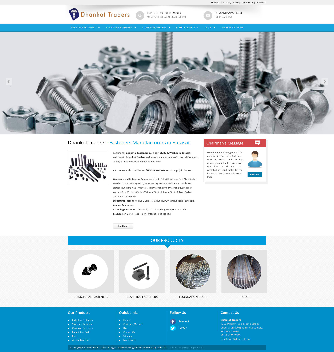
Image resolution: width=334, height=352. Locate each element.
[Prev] (9, 82)
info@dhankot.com (228, 12)
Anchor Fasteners (232, 27)
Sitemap (261, 2)
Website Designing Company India (186, 347)
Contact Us (247, 2)
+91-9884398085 (230, 331)
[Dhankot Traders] (99, 22)
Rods (208, 27)
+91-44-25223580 (230, 335)
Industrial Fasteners (83, 27)
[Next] (325, 82)
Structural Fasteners (119, 27)
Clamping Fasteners (154, 27)
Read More (123, 226)
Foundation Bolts (187, 27)
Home (214, 2)
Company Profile (229, 2)
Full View (254, 174)
